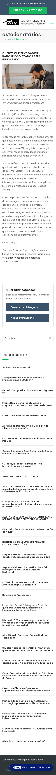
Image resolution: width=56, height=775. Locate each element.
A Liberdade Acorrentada (16, 367)
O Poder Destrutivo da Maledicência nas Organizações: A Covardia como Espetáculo (27, 662)
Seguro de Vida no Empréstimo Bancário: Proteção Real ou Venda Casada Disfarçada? (25, 570)
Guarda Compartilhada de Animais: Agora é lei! (27, 391)
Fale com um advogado (28, 10)
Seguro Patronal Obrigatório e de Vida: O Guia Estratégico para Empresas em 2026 (26, 556)
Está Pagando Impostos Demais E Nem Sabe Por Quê (27, 439)
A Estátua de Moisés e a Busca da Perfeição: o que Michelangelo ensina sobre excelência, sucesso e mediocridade (28, 489)
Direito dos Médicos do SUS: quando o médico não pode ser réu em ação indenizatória (24, 716)
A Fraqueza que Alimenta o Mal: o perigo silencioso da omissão (25, 427)
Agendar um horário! (23, 317)
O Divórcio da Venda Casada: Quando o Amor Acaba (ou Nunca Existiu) (25, 583)
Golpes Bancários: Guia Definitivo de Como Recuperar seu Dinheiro (27, 452)
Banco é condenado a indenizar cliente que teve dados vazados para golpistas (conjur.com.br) (26, 257)
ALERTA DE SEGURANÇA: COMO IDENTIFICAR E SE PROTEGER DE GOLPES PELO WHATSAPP (27, 518)
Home (6, 39)
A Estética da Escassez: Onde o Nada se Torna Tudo (24, 636)
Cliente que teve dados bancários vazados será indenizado (21, 56)
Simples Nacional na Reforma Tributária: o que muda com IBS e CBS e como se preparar (27, 649)
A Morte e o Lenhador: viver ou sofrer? (23, 741)
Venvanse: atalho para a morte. (20, 476)
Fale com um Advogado (24, 307)
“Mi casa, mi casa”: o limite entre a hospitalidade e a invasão (22, 465)
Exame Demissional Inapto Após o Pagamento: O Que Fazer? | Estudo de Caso (27, 404)
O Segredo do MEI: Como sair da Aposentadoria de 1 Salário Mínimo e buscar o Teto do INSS (27, 504)
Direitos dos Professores (16, 595)
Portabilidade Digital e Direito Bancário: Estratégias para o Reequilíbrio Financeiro (26, 702)
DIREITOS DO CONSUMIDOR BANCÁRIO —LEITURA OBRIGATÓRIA (24, 543)
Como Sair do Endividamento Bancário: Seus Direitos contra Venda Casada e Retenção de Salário (27, 676)
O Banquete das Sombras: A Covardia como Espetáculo (27, 730)
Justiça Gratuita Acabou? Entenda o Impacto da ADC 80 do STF (23, 379)
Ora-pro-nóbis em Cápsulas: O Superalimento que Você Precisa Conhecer (26, 689)
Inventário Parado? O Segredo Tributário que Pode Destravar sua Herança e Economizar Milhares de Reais (25, 608)
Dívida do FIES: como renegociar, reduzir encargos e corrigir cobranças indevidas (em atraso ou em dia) (25, 623)
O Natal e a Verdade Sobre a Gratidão (24, 415)
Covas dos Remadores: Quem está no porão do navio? (27, 530)
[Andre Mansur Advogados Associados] (24, 21)
